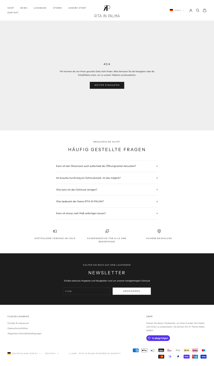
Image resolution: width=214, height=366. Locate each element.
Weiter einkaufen (107, 85)
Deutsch (50, 353)
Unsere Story (77, 8)
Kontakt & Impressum (18, 323)
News (24, 8)
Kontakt (13, 12)
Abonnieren (131, 291)
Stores (57, 8)
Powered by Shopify (108, 353)
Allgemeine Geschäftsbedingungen (25, 333)
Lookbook (40, 8)
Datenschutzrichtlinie (18, 328)
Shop (11, 8)
